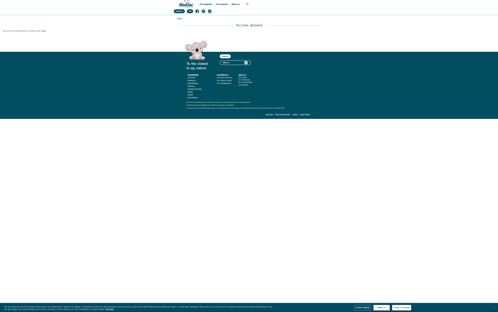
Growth (190, 95)
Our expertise (206, 4)
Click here (109, 309)
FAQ (190, 11)
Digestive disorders (195, 89)
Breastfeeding (193, 83)
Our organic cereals (224, 80)
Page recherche (247, 4)
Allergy (190, 92)
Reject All (382, 308)
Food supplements (224, 83)
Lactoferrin (191, 78)
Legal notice (269, 115)
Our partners (243, 85)
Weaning (191, 86)
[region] (249, 307)
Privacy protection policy (282, 115)
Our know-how (244, 80)
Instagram (203, 11)
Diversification (193, 98)
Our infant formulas (224, 78)
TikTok (210, 11)
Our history (242, 77)
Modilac (179, 18)
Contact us (179, 11)
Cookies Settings (305, 115)
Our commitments (245, 82)
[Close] (494, 307)
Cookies (294, 115)
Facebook (197, 11)
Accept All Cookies (402, 308)
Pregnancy (192, 80)
